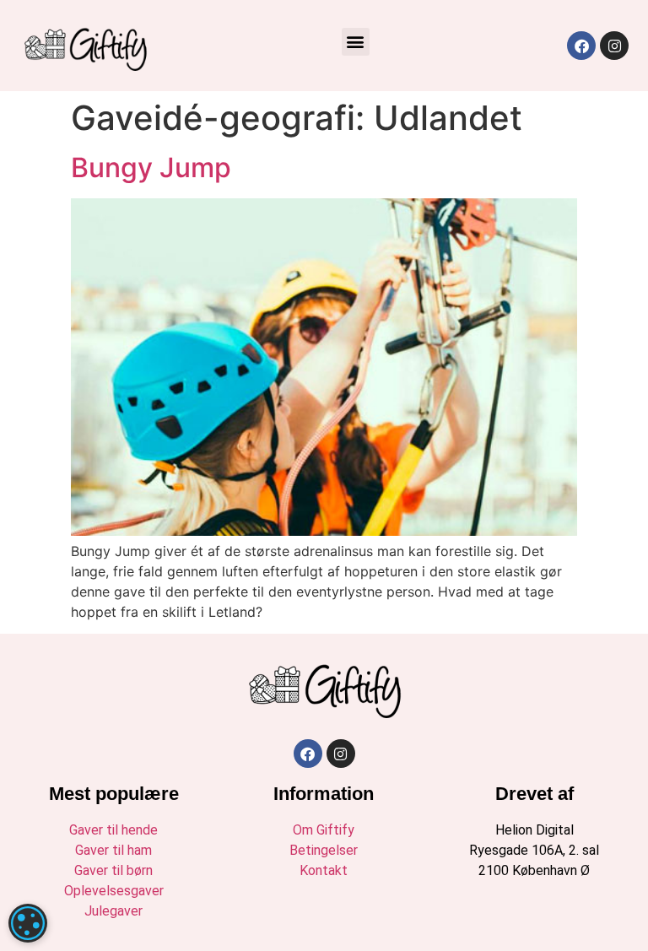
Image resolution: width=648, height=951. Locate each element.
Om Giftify (323, 830)
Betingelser (323, 850)
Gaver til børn (113, 870)
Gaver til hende (113, 830)
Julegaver (113, 911)
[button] (356, 42)
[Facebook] (581, 45)
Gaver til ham (113, 850)
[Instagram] (614, 45)
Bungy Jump (151, 167)
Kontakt (324, 870)
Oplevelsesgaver (114, 891)
